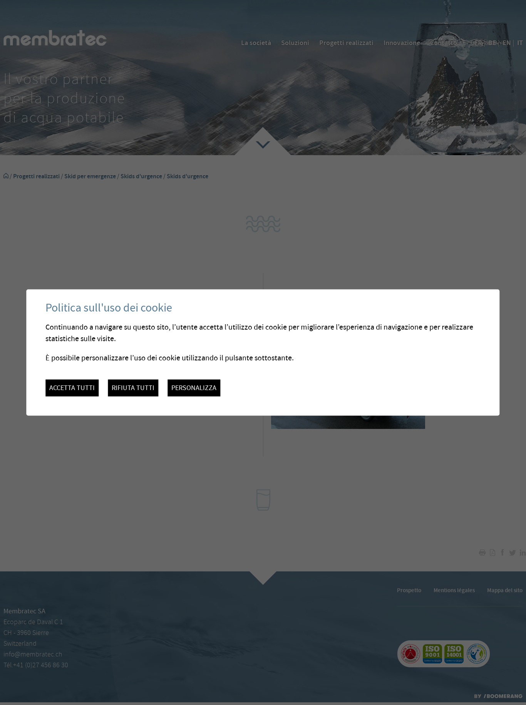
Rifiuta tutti (133, 388)
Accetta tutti (72, 388)
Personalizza (193, 388)
